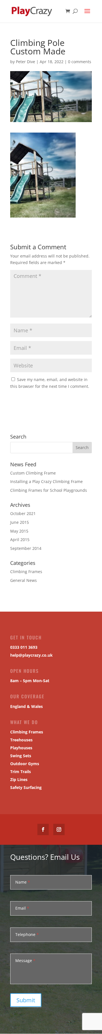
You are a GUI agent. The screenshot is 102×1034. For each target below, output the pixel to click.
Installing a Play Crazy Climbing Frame (46, 481)
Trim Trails (20, 771)
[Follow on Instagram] (59, 829)
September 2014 (25, 548)
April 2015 (19, 539)
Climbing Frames (26, 571)
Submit (25, 1000)
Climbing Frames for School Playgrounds (48, 490)
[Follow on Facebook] (43, 829)
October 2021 (23, 513)
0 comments (79, 61)
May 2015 (19, 531)
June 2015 (19, 522)
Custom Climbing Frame (33, 473)
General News (23, 580)
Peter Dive (25, 61)
